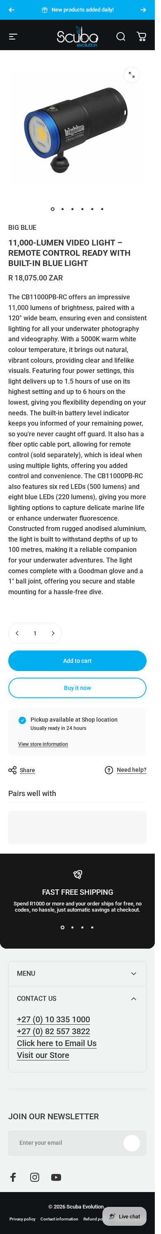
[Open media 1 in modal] (131, 75)
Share (27, 770)
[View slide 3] (83, 928)
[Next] (143, 10)
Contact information (59, 1219)
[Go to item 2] (63, 209)
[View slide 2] (73, 928)
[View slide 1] (63, 928)
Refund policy (96, 1219)
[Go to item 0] (53, 209)
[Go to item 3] (73, 209)
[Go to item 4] (83, 209)
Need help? (132, 769)
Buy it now (77, 688)
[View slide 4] (92, 928)
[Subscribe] (131, 1143)
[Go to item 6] (102, 209)
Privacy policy (22, 1219)
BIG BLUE (22, 228)
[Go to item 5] (92, 209)
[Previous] (11, 10)
